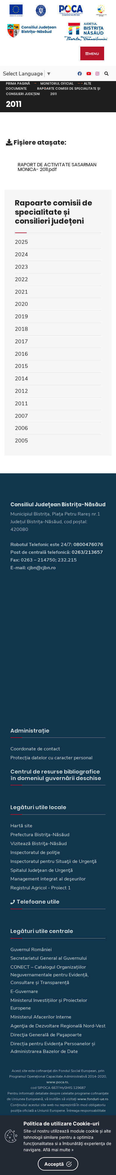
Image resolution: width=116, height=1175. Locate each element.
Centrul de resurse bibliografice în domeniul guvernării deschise (55, 775)
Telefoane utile (38, 901)
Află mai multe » (58, 1149)
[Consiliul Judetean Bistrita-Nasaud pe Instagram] (96, 74)
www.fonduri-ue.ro (92, 1099)
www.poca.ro (57, 1082)
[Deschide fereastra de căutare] (105, 74)
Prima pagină (18, 83)
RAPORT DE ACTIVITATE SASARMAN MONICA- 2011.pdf (57, 167)
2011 (53, 93)
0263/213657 (87, 552)
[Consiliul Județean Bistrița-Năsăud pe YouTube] (87, 74)
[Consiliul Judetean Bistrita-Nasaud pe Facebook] (78, 74)
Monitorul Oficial (56, 83)
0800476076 (88, 544)
